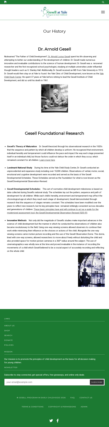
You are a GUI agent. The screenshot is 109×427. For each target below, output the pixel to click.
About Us (9, 326)
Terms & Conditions (32, 407)
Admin (84, 407)
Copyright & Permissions (62, 407)
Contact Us (85, 398)
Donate (8, 340)
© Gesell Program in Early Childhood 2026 (41, 398)
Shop (7, 330)
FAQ (72, 398)
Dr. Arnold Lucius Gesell (59, 56)
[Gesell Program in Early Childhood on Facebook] (58, 421)
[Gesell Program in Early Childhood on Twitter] (51, 421)
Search (8, 335)
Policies (8, 345)
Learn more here (47, 160)
